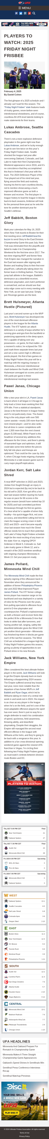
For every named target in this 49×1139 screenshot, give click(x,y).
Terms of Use (24, 1133)
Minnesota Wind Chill (18, 576)
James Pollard (11, 592)
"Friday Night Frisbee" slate (17, 107)
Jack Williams (29, 673)
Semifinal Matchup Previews (16, 1076)
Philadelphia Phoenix (31, 585)
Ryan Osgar (21, 692)
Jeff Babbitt (27, 236)
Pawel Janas (36, 398)
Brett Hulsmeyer (17, 317)
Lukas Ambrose (11, 145)
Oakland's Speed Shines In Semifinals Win (23, 1063)
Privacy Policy (24, 1136)
